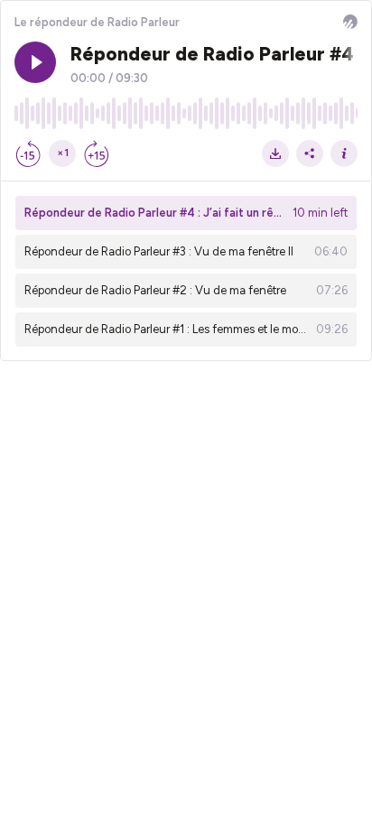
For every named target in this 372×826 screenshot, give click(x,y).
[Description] (344, 153)
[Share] (309, 153)
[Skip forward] (96, 153)
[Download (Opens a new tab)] (275, 153)
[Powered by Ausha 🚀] (350, 21)
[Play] (35, 62)
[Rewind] (28, 153)
